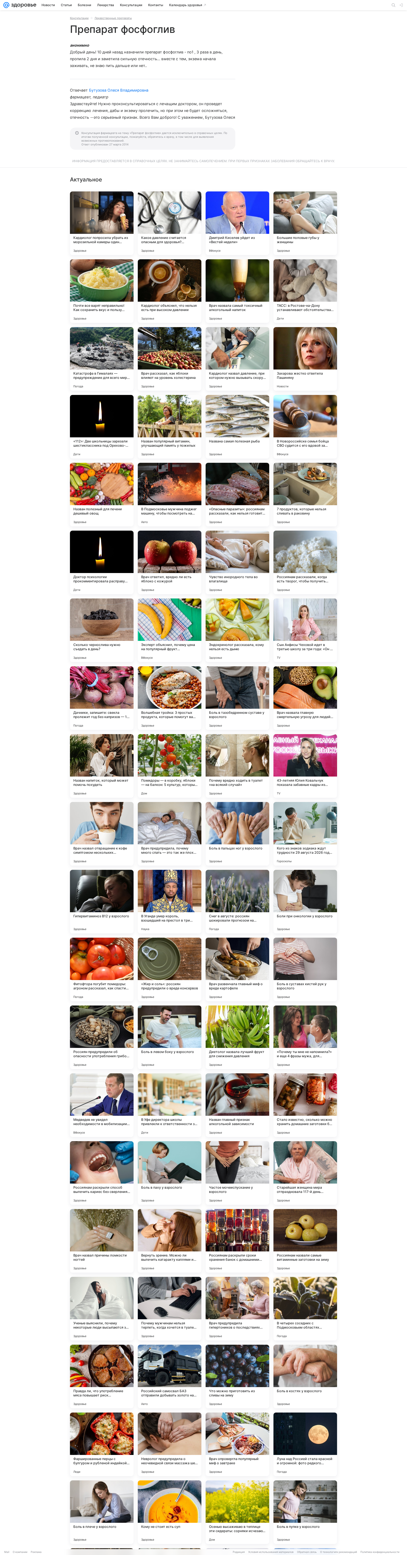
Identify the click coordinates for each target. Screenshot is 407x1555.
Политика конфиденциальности (379, 1552)
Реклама (36, 1552)
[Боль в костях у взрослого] (305, 1376)
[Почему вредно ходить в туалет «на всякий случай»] (237, 766)
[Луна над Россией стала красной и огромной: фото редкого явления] (305, 1444)
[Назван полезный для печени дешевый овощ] (102, 494)
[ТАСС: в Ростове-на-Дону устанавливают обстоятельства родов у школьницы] (305, 291)
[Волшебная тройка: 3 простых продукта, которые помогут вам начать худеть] (169, 698)
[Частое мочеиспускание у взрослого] (237, 1173)
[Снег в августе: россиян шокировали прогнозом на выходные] (237, 901)
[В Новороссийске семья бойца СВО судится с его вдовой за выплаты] (305, 427)
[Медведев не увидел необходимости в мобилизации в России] (102, 1105)
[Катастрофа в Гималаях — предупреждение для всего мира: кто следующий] (102, 359)
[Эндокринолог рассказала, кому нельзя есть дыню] (237, 630)
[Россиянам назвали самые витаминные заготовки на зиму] (305, 1241)
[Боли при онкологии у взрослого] (305, 901)
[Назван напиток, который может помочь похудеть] (102, 766)
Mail (6, 1552)
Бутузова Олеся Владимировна (118, 90)
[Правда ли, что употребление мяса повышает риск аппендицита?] (102, 1376)
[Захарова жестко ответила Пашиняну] (305, 359)
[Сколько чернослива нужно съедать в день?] (102, 630)
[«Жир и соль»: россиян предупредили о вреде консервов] (169, 969)
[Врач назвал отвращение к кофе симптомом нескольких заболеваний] (102, 834)
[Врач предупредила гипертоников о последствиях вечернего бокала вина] (237, 1308)
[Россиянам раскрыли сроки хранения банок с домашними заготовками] (237, 1241)
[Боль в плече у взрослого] (102, 1512)
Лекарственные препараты (113, 18)
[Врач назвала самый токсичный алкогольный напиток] (237, 291)
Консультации (79, 18)
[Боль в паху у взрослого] (169, 1173)
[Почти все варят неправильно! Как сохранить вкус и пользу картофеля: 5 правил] (102, 291)
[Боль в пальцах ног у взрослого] (237, 834)
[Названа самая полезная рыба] (237, 427)
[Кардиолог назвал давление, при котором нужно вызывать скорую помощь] (237, 359)
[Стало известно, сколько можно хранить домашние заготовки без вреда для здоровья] (305, 1105)
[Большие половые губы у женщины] (305, 223)
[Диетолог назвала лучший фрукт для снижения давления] (237, 1037)
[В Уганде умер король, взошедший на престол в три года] (169, 901)
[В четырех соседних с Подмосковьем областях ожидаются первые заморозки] (305, 1308)
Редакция (239, 1552)
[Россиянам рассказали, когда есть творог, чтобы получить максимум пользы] (305, 562)
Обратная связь (307, 1552)
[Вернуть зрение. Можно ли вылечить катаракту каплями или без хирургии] (169, 1241)
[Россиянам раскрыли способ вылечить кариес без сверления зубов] (102, 1173)
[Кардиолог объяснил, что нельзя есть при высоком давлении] (169, 291)
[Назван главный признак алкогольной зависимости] (237, 1105)
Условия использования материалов (271, 1552)
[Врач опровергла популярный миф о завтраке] (237, 1444)
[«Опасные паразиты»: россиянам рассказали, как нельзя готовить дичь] (237, 494)
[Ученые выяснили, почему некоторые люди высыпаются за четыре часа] (102, 1308)
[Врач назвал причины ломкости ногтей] (102, 1241)
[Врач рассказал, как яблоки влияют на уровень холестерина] (169, 359)
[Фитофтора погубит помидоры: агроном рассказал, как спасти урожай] (102, 969)
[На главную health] (22, 5)
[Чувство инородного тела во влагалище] (237, 562)
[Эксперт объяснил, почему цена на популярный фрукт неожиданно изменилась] (169, 630)
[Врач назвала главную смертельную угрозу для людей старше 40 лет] (305, 698)
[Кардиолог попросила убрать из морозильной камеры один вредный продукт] (102, 223)
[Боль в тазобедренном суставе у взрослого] (237, 698)
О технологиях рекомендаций (338, 1552)
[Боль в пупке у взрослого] (305, 1512)
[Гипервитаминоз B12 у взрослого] (102, 901)
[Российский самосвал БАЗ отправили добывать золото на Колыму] (169, 1376)
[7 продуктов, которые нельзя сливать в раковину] (305, 494)
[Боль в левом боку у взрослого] (169, 1037)
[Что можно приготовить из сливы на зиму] (237, 1376)
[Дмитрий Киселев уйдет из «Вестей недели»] (237, 223)
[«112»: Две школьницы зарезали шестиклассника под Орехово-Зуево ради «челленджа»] (102, 427)
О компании (20, 1552)
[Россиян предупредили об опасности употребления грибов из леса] (102, 1037)
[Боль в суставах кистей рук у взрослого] (305, 969)
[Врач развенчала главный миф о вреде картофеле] (237, 969)
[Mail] (6, 5)
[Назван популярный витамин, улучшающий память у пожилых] (169, 427)
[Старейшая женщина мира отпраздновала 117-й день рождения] (305, 1173)
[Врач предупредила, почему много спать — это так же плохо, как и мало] (169, 834)
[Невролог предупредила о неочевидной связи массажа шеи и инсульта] (169, 1444)
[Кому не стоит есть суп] (169, 1512)
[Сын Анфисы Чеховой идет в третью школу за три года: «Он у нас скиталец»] (305, 630)
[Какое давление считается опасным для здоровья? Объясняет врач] (169, 223)
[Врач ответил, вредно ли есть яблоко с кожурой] (169, 562)
